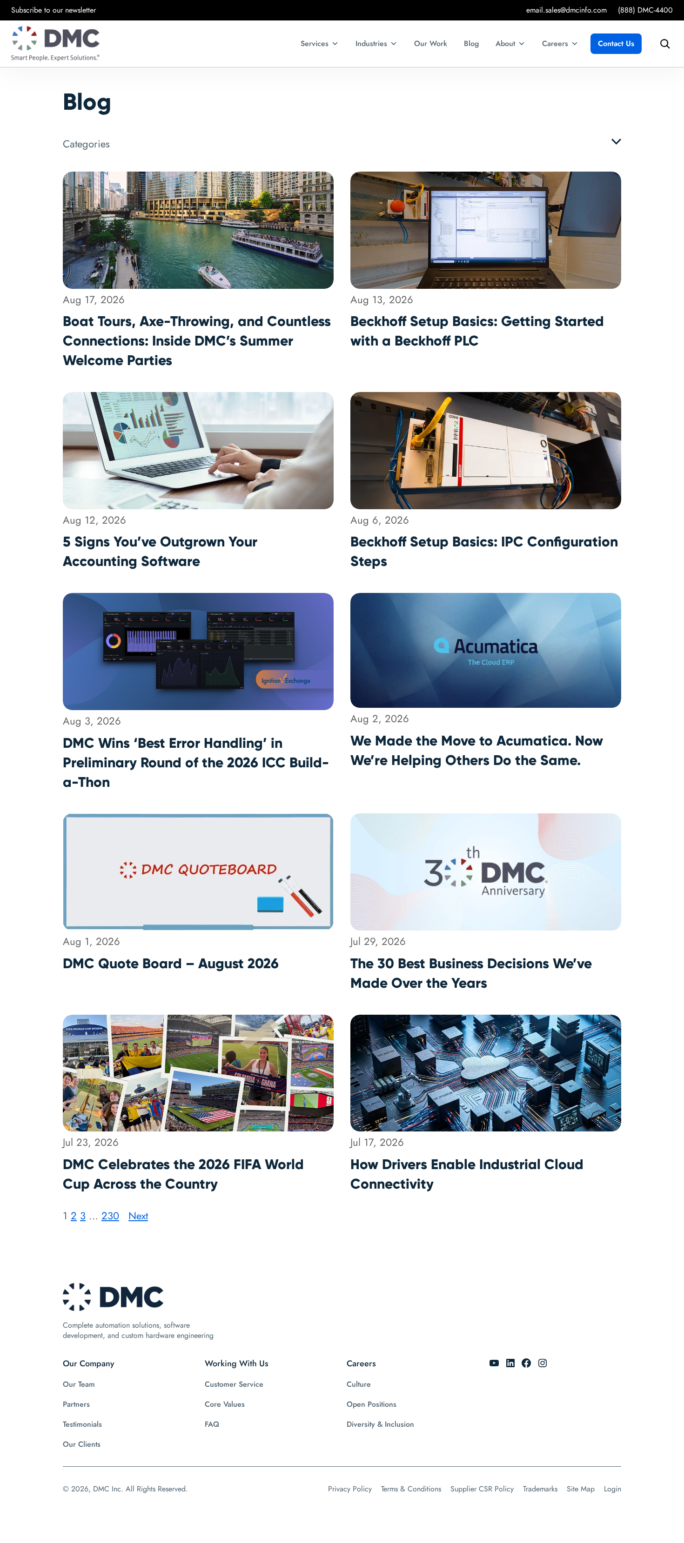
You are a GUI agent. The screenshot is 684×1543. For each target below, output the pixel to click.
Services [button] (315, 43)
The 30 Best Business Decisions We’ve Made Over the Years (471, 973)
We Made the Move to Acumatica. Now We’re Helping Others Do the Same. (476, 750)
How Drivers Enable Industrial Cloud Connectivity (466, 1174)
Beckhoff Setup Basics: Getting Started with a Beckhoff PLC (477, 331)
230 (110, 1215)
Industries (371, 43)
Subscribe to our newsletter (53, 10)
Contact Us (616, 43)
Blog (471, 43)
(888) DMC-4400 (645, 10)
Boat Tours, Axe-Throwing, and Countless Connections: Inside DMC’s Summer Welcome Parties (197, 341)
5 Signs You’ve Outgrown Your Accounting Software (160, 551)
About (505, 43)
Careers (555, 43)
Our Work (430, 43)
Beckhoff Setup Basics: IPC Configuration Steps (484, 551)
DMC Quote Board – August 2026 (171, 963)
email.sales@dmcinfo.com (566, 10)
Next (138, 1215)
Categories (86, 143)
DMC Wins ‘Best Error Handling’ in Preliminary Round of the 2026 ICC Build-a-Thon (196, 762)
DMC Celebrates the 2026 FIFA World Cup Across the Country (183, 1174)
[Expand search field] (662, 43)
